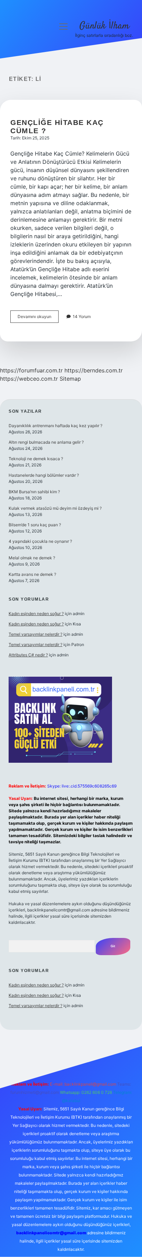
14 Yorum (82, 316)
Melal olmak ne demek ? (32, 557)
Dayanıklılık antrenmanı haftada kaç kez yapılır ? (55, 425)
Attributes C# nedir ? (28, 654)
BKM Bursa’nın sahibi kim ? (34, 491)
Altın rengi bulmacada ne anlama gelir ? (46, 442)
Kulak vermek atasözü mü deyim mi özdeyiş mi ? (55, 508)
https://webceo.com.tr (29, 378)
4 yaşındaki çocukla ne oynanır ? (40, 541)
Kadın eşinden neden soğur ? (36, 613)
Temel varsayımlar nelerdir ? (35, 634)
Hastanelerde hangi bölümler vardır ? (44, 475)
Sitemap (70, 378)
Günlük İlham (104, 26)
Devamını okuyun (38, 318)
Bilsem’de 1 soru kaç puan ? (35, 524)
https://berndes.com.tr (93, 370)
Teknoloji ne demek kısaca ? (36, 458)
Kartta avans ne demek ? (32, 574)
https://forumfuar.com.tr (31, 370)
